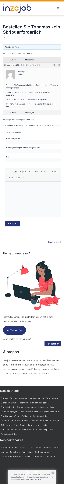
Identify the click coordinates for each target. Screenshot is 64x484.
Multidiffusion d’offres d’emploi (15, 420)
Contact (4, 398)
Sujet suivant (56, 242)
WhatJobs (50, 456)
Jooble (15, 447)
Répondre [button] (36, 65)
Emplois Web (27, 452)
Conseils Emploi (8, 407)
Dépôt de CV (52, 398)
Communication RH (51, 411)
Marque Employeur (9, 411)
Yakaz (30, 447)
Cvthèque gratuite (9, 403)
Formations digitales (10, 434)
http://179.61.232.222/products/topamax (30, 99)
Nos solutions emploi (10, 429)
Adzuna (37, 447)
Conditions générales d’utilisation (16, 416)
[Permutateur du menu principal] (58, 8)
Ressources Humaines (30, 411)
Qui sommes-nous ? (19, 398)
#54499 (56, 65)
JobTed (55, 447)
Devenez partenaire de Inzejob (45, 420)
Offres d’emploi (37, 398)
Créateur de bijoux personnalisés (16, 456)
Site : (8, 157)
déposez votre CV (18, 369)
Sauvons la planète (44, 429)
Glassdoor (5, 447)
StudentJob (38, 456)
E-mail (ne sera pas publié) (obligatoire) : (23, 147)
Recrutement (28, 429)
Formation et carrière (27, 407)
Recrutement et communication (34, 403)
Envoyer (12, 223)
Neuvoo (4, 452)
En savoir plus (35, 479)
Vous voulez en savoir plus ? (17, 339)
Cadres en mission (43, 452)
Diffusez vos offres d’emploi (13, 425)
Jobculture (15, 452)
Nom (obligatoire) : (13, 138)
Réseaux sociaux (46, 407)
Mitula (22, 447)
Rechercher (53, 343)
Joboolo (47, 447)
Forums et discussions (38, 425)
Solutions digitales (41, 416)
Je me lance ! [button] (14, 330)
